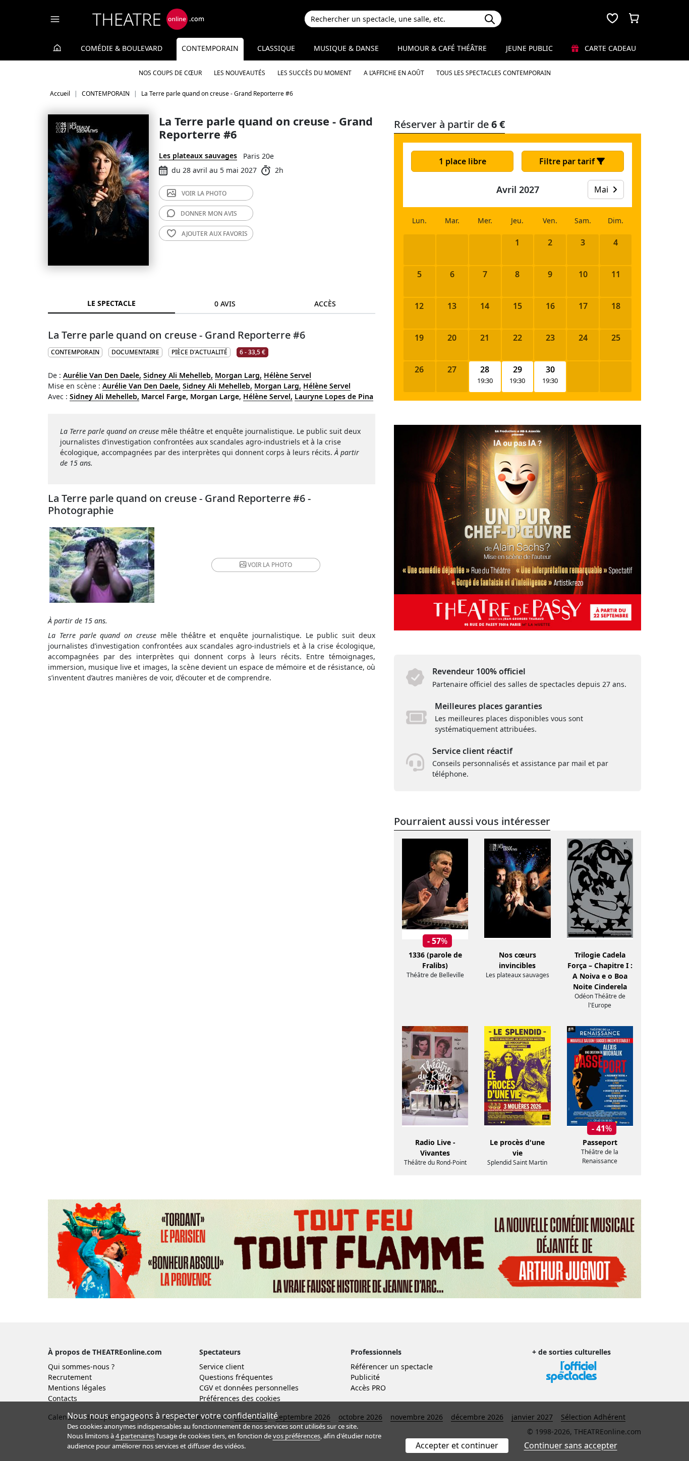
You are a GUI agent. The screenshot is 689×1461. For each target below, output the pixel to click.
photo (204, 193)
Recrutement (70, 1377)
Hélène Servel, (268, 396)
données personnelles (261, 1387)
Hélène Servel (287, 375)
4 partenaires (135, 1435)
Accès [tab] (325, 303)
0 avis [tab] (225, 303)
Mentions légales (77, 1387)
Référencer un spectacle (392, 1366)
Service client (221, 1366)
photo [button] (270, 564)
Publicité (365, 1377)
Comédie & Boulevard (121, 48)
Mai (602, 189)
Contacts (62, 1398)
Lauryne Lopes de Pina (334, 396)
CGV (206, 1387)
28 (484, 369)
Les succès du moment (314, 73)
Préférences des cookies (239, 1398)
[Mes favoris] (612, 19)
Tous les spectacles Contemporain (493, 73)
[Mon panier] (634, 19)
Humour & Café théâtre (442, 48)
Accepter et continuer (457, 1445)
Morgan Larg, (238, 375)
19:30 (485, 380)
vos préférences (296, 1435)
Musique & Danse (346, 48)
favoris (215, 233)
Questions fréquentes (236, 1377)
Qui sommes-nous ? (81, 1366)
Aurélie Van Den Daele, (102, 375)
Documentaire (135, 352)
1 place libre (462, 161)
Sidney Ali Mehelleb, (178, 375)
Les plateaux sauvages (198, 155)
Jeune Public (529, 48)
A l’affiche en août (394, 73)
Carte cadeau (609, 48)
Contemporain (210, 48)
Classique (276, 48)
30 (550, 369)
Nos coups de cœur (170, 73)
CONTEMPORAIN (75, 352)
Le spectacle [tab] (111, 303)
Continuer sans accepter (570, 1445)
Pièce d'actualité (199, 352)
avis (209, 213)
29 (517, 369)
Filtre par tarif (568, 161)
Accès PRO (368, 1387)
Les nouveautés (239, 73)
